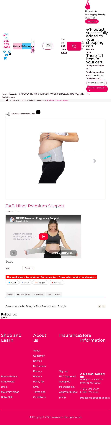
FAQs (49, 294)
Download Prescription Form (23, 114)
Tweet (13, 282)
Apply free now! (8, 97)
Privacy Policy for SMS (38, 381)
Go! (48, 45)
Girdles (31, 100)
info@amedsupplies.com (95, 397)
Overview (10, 294)
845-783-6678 (64, 49)
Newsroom (39, 366)
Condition (9, 211)
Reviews (57, 294)
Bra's (4, 386)
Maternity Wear (10, 391)
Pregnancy (40, 100)
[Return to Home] (7, 100)
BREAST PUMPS (19, 100)
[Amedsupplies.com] (33, 46)
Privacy (37, 371)
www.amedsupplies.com (67, 417)
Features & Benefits (23, 294)
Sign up (63, 371)
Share (26, 282)
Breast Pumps (9, 376)
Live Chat (74, 46)
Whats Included (39, 294)
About (36, 350)
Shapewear (7, 381)
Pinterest (57, 282)
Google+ (41, 282)
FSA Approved (67, 376)
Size (8, 268)
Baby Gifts (7, 397)
